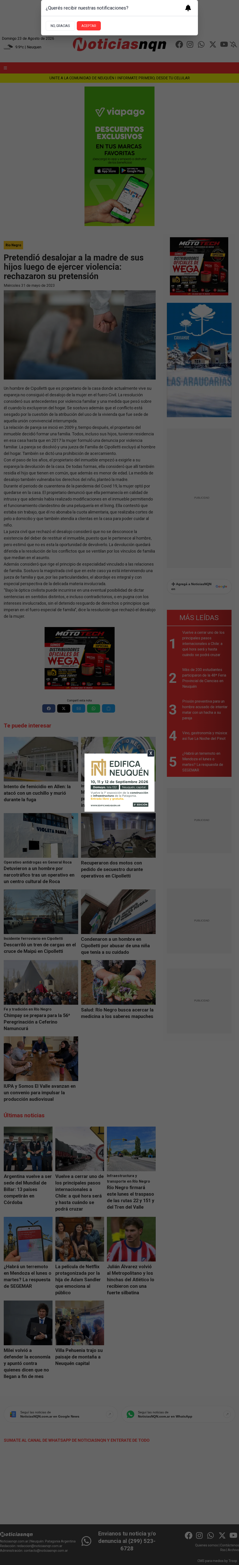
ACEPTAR (88, 26)
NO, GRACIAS (60, 26)
